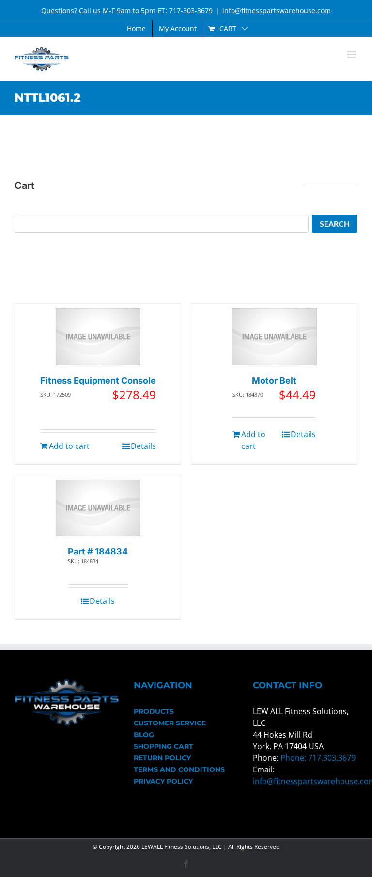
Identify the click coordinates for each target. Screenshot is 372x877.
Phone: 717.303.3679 (318, 758)
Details (143, 446)
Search (335, 223)
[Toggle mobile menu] (352, 54)
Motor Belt (274, 380)
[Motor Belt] (274, 336)
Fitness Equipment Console (98, 380)
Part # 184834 (98, 551)
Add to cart (69, 446)
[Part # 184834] (98, 508)
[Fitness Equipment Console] (98, 336)
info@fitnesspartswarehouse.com (276, 10)
